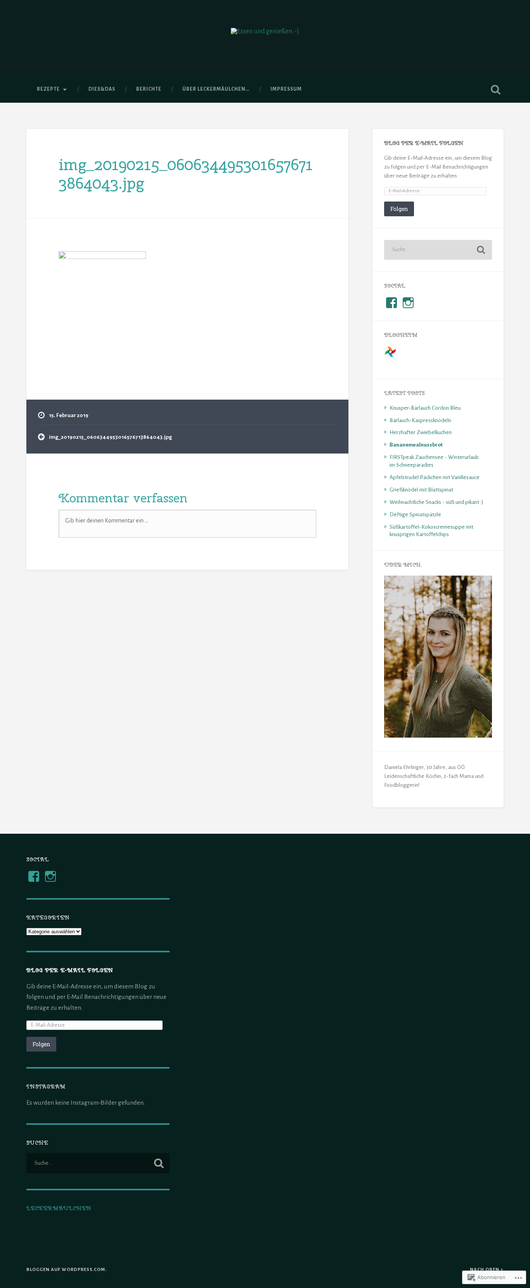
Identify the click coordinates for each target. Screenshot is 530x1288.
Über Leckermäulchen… (215, 89)
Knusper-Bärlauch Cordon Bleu (425, 408)
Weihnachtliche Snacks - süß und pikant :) (436, 502)
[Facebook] (34, 876)
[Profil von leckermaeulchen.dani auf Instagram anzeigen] (408, 303)
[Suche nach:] (438, 250)
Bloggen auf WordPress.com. (66, 1269)
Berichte (148, 89)
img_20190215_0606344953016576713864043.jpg (186, 174)
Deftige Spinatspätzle (415, 514)
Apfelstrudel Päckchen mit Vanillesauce (435, 477)
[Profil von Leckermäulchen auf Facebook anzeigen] (391, 303)
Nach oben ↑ (487, 1269)
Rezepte (48, 89)
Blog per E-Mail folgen (424, 143)
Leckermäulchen (59, 1208)
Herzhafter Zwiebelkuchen (421, 432)
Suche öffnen (496, 89)
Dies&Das (101, 89)
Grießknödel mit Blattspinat (421, 490)
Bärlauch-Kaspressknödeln (420, 420)
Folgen (399, 208)
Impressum (286, 89)
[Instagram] (50, 876)
